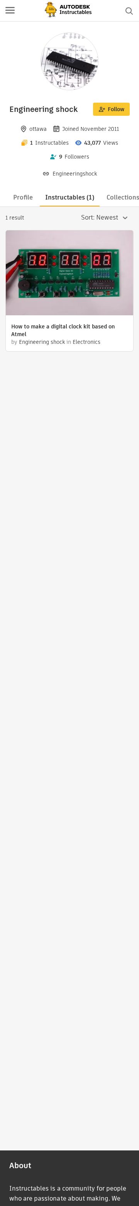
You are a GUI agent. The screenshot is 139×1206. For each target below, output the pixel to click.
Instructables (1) (69, 197)
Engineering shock (42, 342)
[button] (10, 11)
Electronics (86, 342)
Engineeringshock (75, 174)
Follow (116, 109)
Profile (23, 197)
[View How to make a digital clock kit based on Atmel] (69, 273)
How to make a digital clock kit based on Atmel (63, 330)
